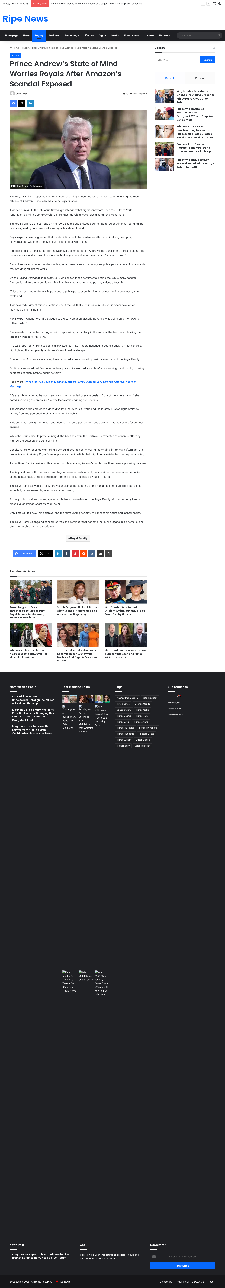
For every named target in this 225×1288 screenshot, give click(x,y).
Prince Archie (142, 709)
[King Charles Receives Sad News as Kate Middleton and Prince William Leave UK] (126, 635)
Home (15, 47)
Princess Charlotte (148, 727)
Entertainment (132, 35)
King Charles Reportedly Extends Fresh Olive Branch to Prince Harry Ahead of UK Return (196, 96)
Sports (150, 35)
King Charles (123, 703)
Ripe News (64, 1281)
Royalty (39, 35)
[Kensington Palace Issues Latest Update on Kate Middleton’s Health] (69, 837)
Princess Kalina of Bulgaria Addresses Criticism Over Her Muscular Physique (28, 654)
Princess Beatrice (125, 727)
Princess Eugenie (125, 733)
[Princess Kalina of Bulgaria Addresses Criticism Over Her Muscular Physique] (31, 635)
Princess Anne (141, 721)
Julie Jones (21, 93)
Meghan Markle (142, 703)
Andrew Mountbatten (127, 697)
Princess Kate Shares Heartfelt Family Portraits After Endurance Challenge (194, 147)
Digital (103, 35)
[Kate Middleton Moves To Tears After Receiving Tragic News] (69, 981)
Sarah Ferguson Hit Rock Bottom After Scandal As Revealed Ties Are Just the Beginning (78, 611)
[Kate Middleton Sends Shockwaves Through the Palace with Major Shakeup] (69, 699)
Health (115, 35)
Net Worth (165, 35)
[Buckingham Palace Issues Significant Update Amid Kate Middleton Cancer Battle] (86, 837)
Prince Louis (123, 721)
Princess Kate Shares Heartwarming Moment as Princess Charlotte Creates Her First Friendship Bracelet (195, 132)
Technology (72, 35)
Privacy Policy (182, 1281)
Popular (200, 78)
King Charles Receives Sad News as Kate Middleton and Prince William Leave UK (125, 654)
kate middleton (150, 697)
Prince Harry (142, 715)
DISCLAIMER (198, 1281)
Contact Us (166, 1281)
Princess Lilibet (146, 733)
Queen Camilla (143, 739)
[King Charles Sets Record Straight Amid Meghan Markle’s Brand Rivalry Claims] (126, 592)
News (26, 35)
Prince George (124, 715)
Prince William (124, 739)
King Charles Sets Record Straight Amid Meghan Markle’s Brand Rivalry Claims (125, 611)
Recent (169, 78)
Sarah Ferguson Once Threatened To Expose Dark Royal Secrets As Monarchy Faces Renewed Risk (27, 612)
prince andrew (124, 709)
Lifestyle (89, 35)
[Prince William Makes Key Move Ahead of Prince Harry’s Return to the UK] (164, 164)
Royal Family (78, 538)
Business (54, 35)
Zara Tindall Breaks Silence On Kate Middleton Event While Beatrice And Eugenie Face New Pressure (77, 655)
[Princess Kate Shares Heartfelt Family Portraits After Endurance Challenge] (164, 149)
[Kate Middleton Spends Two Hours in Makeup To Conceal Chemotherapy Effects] (86, 1102)
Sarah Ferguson (142, 745)
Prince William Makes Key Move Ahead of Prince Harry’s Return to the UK (195, 163)
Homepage (11, 35)
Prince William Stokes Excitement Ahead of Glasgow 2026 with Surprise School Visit (195, 114)
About (211, 1281)
